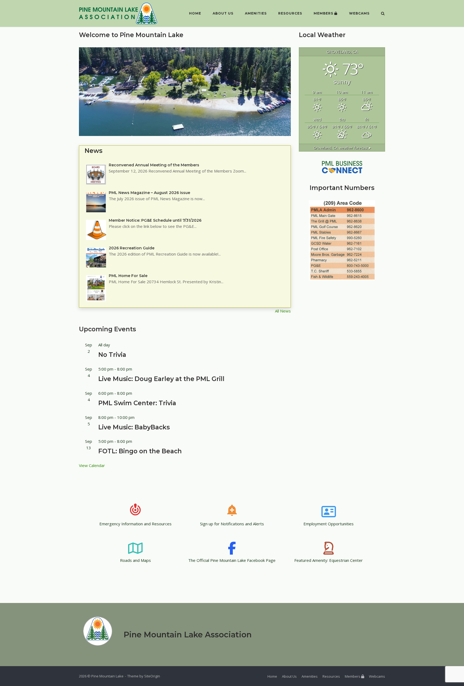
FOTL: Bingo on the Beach (140, 451)
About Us (223, 13)
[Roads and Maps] (135, 543)
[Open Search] (382, 14)
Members (324, 13)
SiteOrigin (152, 676)
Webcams (359, 13)
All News (283, 311)
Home (195, 13)
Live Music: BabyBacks (134, 427)
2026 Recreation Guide (131, 248)
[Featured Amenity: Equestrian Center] (328, 543)
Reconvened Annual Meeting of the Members (154, 165)
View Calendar (92, 465)
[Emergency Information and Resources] (135, 506)
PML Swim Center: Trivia (137, 403)
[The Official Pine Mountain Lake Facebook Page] (232, 543)
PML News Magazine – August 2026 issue (149, 192)
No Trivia (112, 354)
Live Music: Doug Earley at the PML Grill (161, 379)
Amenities (256, 13)
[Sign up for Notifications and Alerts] (232, 506)
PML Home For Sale (128, 275)
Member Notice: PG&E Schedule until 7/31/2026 (155, 220)
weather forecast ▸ (342, 147)
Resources (290, 13)
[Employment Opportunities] (328, 506)
